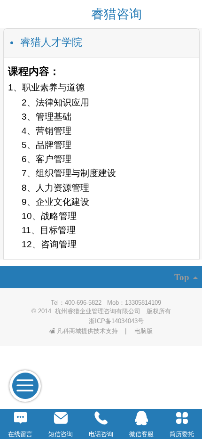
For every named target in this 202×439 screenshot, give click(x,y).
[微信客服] (141, 418)
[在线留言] (20, 418)
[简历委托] (182, 418)
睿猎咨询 (116, 14)
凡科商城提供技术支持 (88, 330)
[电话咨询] (101, 418)
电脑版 (143, 330)
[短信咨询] (60, 418)
